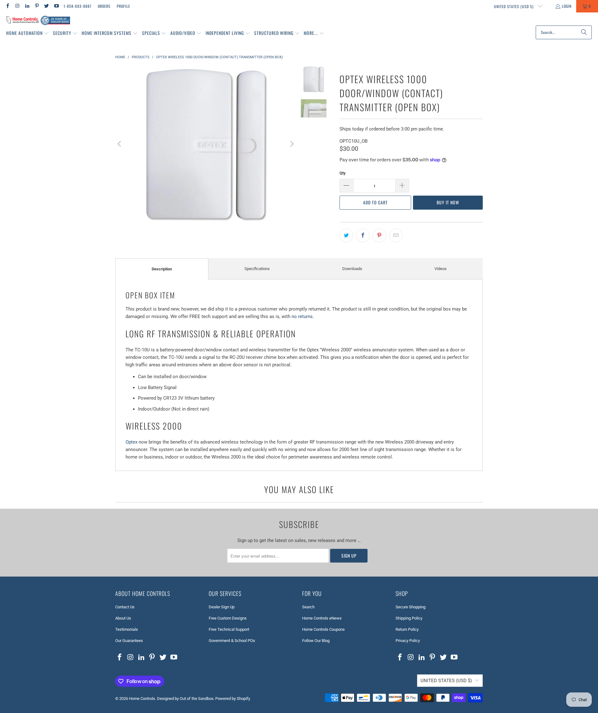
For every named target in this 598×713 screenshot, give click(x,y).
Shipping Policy (409, 618)
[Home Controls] (38, 21)
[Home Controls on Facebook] (7, 6)
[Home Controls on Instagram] (17, 6)
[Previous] (120, 144)
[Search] (584, 32)
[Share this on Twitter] (346, 235)
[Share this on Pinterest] (379, 235)
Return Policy (407, 629)
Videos (440, 268)
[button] (27, 33)
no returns (302, 316)
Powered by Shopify (232, 698)
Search (308, 607)
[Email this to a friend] (396, 235)
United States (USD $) (514, 6)
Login (567, 6)
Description (162, 269)
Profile (123, 6)
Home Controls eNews (322, 618)
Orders (104, 6)
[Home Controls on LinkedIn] (27, 6)
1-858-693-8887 (78, 6)
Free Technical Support (229, 629)
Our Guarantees (129, 640)
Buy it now (448, 202)
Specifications (257, 268)
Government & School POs (232, 640)
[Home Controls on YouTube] (56, 6)
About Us (123, 618)
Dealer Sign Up (222, 607)
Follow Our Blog (316, 640)
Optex (131, 442)
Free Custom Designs (228, 618)
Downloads (352, 268)
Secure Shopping (410, 607)
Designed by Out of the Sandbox (185, 698)
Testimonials (126, 629)
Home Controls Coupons (323, 629)
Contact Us (125, 607)
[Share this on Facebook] (363, 235)
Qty (342, 173)
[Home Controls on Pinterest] (36, 6)
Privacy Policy (408, 640)
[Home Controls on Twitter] (46, 6)
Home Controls (142, 698)
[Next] (292, 144)
